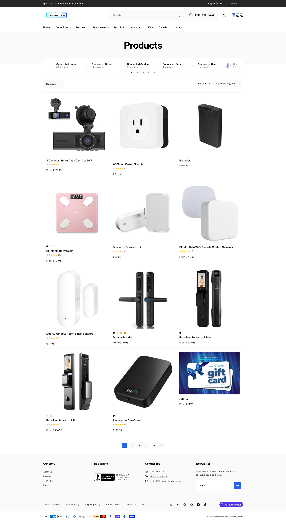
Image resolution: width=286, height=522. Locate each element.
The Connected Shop (220, 517)
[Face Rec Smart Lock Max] (209, 323)
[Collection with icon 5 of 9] (154, 72)
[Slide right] (235, 65)
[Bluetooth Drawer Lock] (143, 237)
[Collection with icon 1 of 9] (131, 72)
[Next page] (161, 445)
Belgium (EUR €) (215, 3)
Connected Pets (172, 64)
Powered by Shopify (236, 517)
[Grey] (47, 416)
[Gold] (121, 333)
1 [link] (124, 445)
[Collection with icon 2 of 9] (137, 72)
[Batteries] (209, 150)
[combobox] (146, 15)
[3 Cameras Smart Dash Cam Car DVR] (76, 150)
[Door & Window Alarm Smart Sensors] (76, 323)
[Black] (47, 246)
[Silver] (117, 333)
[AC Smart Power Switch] (143, 150)
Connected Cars (207, 64)
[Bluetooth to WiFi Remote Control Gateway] (209, 237)
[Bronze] (125, 333)
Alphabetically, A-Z (225, 83)
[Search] (178, 15)
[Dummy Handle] (143, 323)
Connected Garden (138, 64)
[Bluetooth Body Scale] (76, 237)
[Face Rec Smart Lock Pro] (76, 406)
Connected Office (102, 64)
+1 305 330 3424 (158, 476)
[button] (236, 15)
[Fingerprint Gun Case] (143, 406)
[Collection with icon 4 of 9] (148, 72)
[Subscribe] (237, 485)
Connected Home (66, 64)
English (233, 3)
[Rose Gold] (51, 246)
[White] (114, 160)
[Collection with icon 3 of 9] (143, 72)
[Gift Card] (209, 389)
